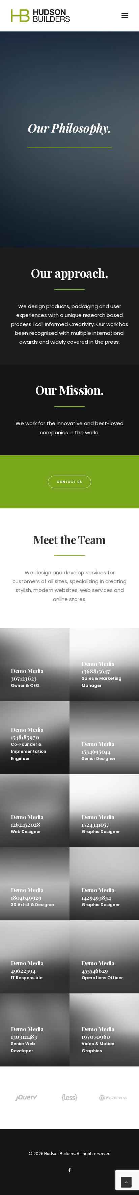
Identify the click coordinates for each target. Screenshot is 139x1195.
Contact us (70, 482)
